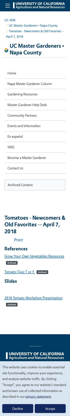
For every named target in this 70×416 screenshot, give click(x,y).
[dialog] (35, 388)
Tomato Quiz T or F (25, 271)
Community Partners (22, 115)
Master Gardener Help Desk (27, 104)
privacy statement (38, 396)
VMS (10, 147)
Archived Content (20, 185)
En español (15, 136)
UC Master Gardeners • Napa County (33, 25)
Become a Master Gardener (26, 157)
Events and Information (24, 126)
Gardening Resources (22, 94)
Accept (50, 408)
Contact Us (15, 168)
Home (11, 73)
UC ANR (9, 20)
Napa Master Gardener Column (29, 83)
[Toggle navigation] (7, 6)
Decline (17, 408)
